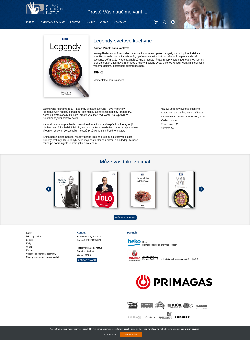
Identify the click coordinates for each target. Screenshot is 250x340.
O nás (104, 22)
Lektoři (75, 22)
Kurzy (30, 22)
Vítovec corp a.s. (150, 256)
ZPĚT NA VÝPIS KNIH (125, 217)
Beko (144, 242)
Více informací (110, 334)
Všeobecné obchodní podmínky (41, 254)
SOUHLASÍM (131, 334)
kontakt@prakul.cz (92, 236)
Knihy (91, 22)
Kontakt (120, 22)
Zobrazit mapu (87, 260)
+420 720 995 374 (92, 240)
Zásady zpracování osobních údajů (42, 257)
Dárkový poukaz (53, 22)
